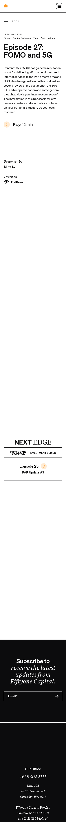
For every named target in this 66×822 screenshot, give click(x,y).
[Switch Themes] (6, 6)
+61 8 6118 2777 (33, 776)
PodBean (16, 182)
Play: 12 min (22, 124)
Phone (12, 710)
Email (12, 696)
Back (15, 21)
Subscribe (57, 696)
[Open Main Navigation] (59, 6)
